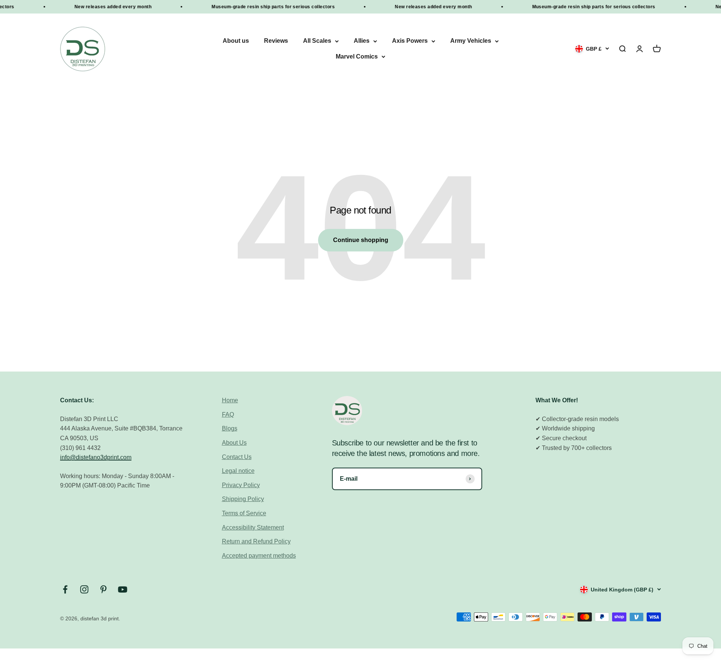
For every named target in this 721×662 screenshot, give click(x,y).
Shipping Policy (243, 499)
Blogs (229, 428)
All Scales (317, 41)
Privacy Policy (241, 485)
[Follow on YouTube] (123, 589)
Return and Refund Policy (256, 541)
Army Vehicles (470, 41)
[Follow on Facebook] (65, 589)
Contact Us (237, 457)
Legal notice (238, 471)
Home (230, 400)
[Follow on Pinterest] (103, 589)
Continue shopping (360, 240)
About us (236, 41)
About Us (234, 442)
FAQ (228, 414)
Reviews (276, 41)
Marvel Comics (357, 56)
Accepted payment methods (259, 555)
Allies (362, 41)
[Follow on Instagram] (84, 589)
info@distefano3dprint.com (95, 457)
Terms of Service (244, 513)
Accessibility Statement (253, 527)
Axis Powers (410, 41)
